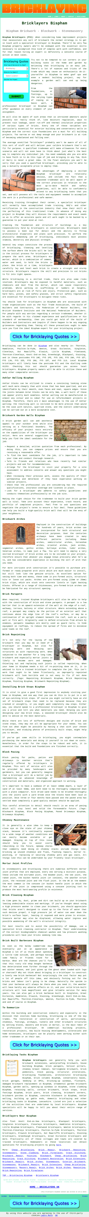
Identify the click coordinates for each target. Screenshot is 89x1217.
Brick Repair (47, 1150)
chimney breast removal (35, 1069)
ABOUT (63, 16)
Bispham (43, 346)
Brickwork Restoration (50, 1159)
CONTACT (71, 16)
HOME (49, 16)
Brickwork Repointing (72, 1150)
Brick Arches (35, 1162)
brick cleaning (52, 1093)
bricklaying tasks (12, 1101)
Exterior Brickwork (74, 1162)
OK (56, 1215)
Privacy (85, 1196)
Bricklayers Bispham (47, 1175)
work (54, 217)
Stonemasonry (9, 1153)
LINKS (56, 16)
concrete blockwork (51, 1096)
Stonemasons (52, 1162)
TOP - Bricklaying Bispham (17, 1175)
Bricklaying (9, 346)
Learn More (47, 1215)
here (58, 1145)
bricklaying (57, 66)
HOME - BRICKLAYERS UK (44, 1187)
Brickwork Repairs (13, 1162)
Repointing (79, 1168)
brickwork (67, 135)
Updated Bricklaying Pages (36, 1196)
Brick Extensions (75, 1159)
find (12, 1121)
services (7, 1110)
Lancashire (45, 1101)
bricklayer (25, 106)
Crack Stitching (75, 1153)
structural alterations (71, 1072)
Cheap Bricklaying (23, 1150)
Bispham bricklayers (34, 1060)
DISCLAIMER (81, 16)
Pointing (31, 1156)
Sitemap (4, 1196)
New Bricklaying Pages (17, 1196)
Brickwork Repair (12, 1156)
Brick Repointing (12, 1170)
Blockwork (45, 1156)
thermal (55, 123)
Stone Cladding (30, 1153)
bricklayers (37, 228)
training (58, 205)
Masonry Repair (27, 1168)
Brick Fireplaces (52, 1153)
